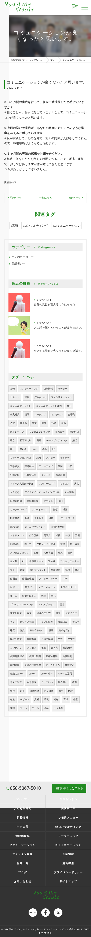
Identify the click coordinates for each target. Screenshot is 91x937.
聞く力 (28, 544)
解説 (70, 691)
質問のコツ (71, 613)
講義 (43, 596)
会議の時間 (35, 656)
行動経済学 (30, 475)
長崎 (39, 440)
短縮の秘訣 (52, 656)
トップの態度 (46, 621)
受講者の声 (10, 182)
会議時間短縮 (17, 656)
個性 (60, 691)
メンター (50, 457)
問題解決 (74, 431)
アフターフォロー (48, 578)
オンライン (57, 414)
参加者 (75, 621)
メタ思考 (14, 492)
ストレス (39, 518)
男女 (76, 483)
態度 (12, 630)
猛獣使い (69, 665)
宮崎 (12, 388)
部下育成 (14, 518)
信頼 (55, 509)
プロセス (31, 647)
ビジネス (58, 708)
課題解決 (29, 466)
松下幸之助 (26, 440)
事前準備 (31, 639)
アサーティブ (46, 466)
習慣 (77, 535)
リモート (14, 397)
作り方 (13, 596)
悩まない (64, 483)
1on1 (60, 501)
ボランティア (17, 431)
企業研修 (48, 691)
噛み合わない (37, 630)
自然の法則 (16, 501)
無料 (77, 570)
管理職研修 (33, 501)
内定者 (23, 449)
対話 (65, 509)
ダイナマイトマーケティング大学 (42, 492)
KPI (53, 449)
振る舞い (62, 682)
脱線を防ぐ (16, 639)
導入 (60, 552)
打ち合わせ (40, 397)
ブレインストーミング (21, 604)
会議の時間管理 (33, 665)
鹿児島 (23, 423)
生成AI (13, 561)
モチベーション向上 (20, 457)
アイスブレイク (47, 604)
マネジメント (17, 535)
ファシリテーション (61, 397)
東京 (34, 423)
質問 (58, 613)
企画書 (13, 578)
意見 (53, 596)
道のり (51, 561)
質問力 (47, 535)
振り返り (74, 544)
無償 (67, 570)
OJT (12, 449)
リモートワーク (66, 518)
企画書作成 (28, 578)
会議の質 (62, 621)
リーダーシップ (18, 509)
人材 (36, 699)
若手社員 (14, 466)
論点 (22, 630)
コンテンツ (16, 647)
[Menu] (84, 7)
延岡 (60, 466)
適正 (22, 691)
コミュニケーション (20, 406)
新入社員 (14, 414)
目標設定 (14, 544)
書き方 (54, 647)
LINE (65, 578)
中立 (60, 639)
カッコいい (47, 682)
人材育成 (48, 552)
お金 (36, 552)
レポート (14, 587)
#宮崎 (14, 225)
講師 (44, 449)
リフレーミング (47, 483)
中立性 (71, 639)
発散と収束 (16, 613)
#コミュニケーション (66, 225)
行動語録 (14, 475)
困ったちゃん (53, 665)
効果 (53, 423)
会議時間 (67, 656)
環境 (46, 699)
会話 (46, 708)
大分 (69, 406)
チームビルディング (56, 440)
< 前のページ (15, 197)
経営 (75, 699)
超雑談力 (60, 475)
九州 (38, 457)
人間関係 (69, 492)
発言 (62, 604)
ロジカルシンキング (39, 431)
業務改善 (60, 431)
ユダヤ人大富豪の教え (21, 483)
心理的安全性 (58, 526)
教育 (74, 682)
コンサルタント (38, 570)
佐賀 (12, 423)
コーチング (40, 414)
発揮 (12, 708)
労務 (62, 544)
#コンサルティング (35, 225)
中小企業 (48, 501)
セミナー (65, 457)
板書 (43, 647)
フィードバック (40, 509)
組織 (56, 699)
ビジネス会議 (27, 621)
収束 (29, 613)
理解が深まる (29, 596)
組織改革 (67, 647)
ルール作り (47, 673)
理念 (12, 440)
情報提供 (55, 570)
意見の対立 (16, 682)
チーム (35, 708)
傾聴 (58, 535)
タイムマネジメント (35, 526)
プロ (12, 570)
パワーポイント (47, 587)
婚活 (74, 440)
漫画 (63, 423)
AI (23, 561)
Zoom (34, 449)
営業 (22, 570)
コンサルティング (29, 388)
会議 (27, 518)
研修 (27, 397)
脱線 (51, 630)
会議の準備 (47, 639)
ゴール (23, 708)
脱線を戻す (64, 630)
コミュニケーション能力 (49, 406)
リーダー (62, 388)
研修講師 (34, 691)
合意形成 (31, 682)
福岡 (27, 414)
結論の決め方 (44, 613)
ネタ (12, 621)
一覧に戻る (45, 197)
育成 (65, 699)
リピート (24, 699)
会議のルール (17, 673)
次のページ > (76, 197)
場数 (12, 691)
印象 (12, 699)
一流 (67, 535)
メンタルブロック (19, 552)
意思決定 (14, 526)
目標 (51, 518)
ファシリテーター (69, 561)
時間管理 (14, 665)
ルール (32, 673)
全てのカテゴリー (23, 256)
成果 (70, 552)
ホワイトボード (68, 587)
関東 (44, 423)
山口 (70, 466)
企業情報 (48, 388)
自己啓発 (34, 535)
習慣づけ (29, 587)
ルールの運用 (65, 673)
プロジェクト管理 (46, 544)
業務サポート (36, 561)
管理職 (71, 414)
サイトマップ (68, 881)
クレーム (46, 475)
